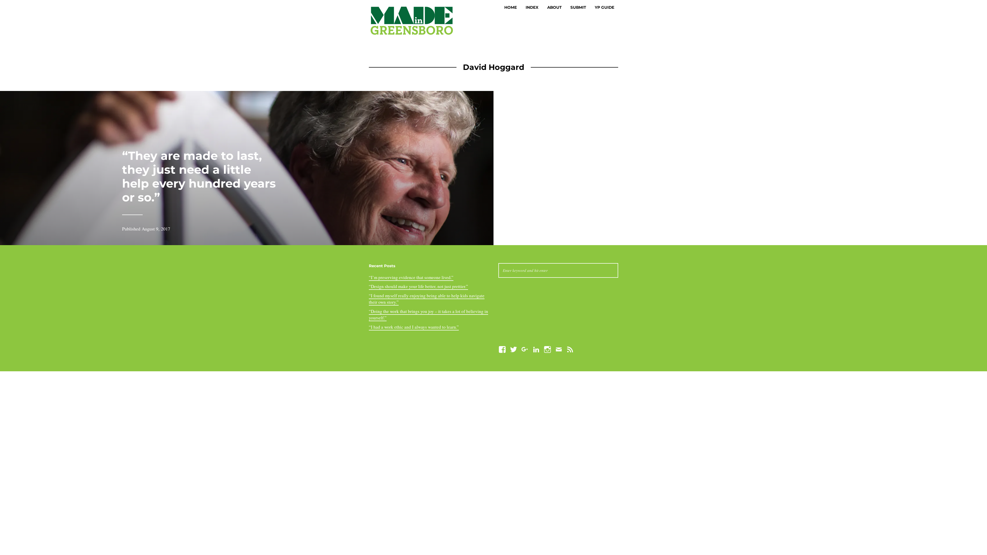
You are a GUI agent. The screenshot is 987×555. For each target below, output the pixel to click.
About (554, 7)
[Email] (559, 349)
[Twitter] (513, 349)
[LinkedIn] (536, 349)
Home (510, 7)
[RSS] (570, 349)
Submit (578, 7)
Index (532, 7)
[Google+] (525, 349)
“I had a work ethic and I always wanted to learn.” (414, 327)
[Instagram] (547, 349)
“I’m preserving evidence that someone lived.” (411, 277)
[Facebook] (502, 349)
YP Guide (604, 7)
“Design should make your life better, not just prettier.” (418, 286)
